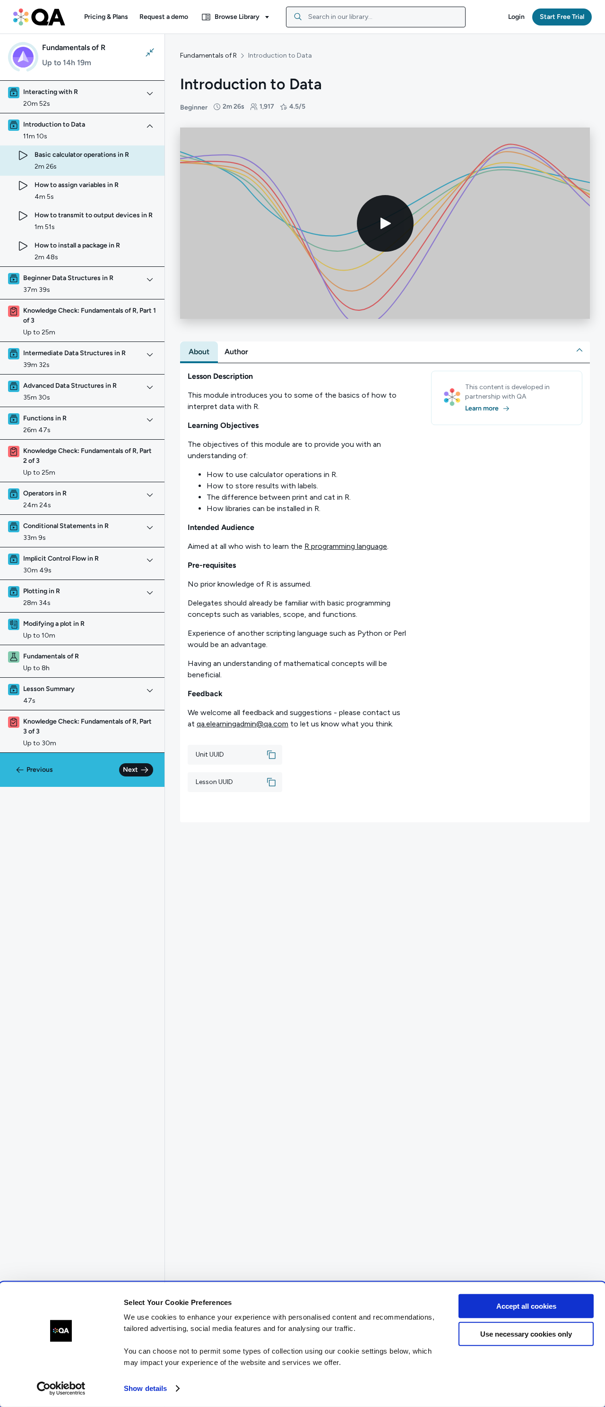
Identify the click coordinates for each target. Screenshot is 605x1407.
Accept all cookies (526, 1306)
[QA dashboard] (39, 17)
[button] (106, 17)
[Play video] (385, 223)
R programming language (345, 546)
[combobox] (376, 17)
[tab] (199, 351)
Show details (145, 1388)
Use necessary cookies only (526, 1334)
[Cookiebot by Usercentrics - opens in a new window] (61, 1388)
